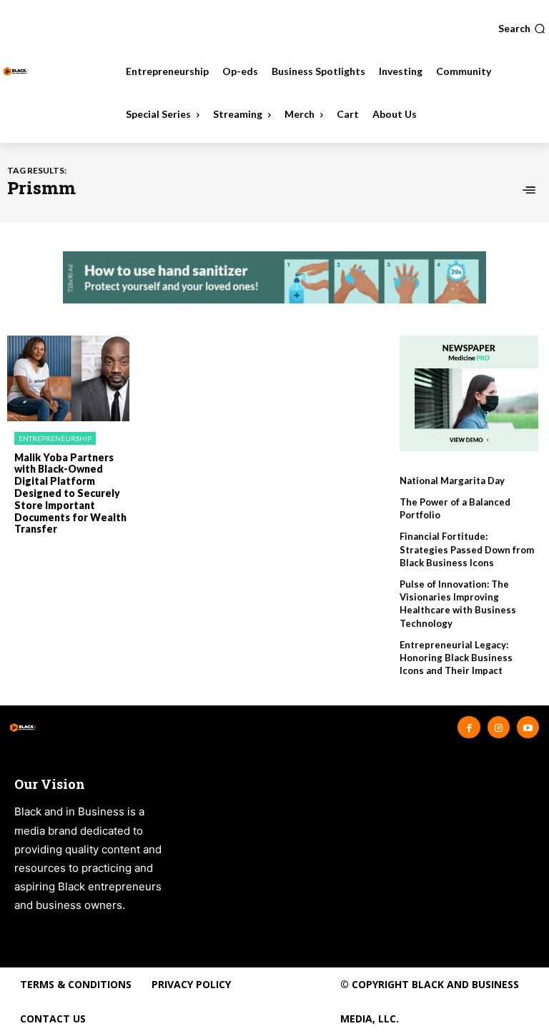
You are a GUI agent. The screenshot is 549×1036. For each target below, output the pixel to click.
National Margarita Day (452, 480)
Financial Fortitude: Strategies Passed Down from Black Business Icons (467, 549)
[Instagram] (499, 727)
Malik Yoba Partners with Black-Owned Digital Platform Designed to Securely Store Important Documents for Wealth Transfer (70, 493)
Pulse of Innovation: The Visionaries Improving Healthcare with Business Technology (458, 603)
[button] (521, 28)
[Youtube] (528, 727)
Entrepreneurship (55, 438)
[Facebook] (469, 727)
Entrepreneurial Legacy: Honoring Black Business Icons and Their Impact (456, 657)
